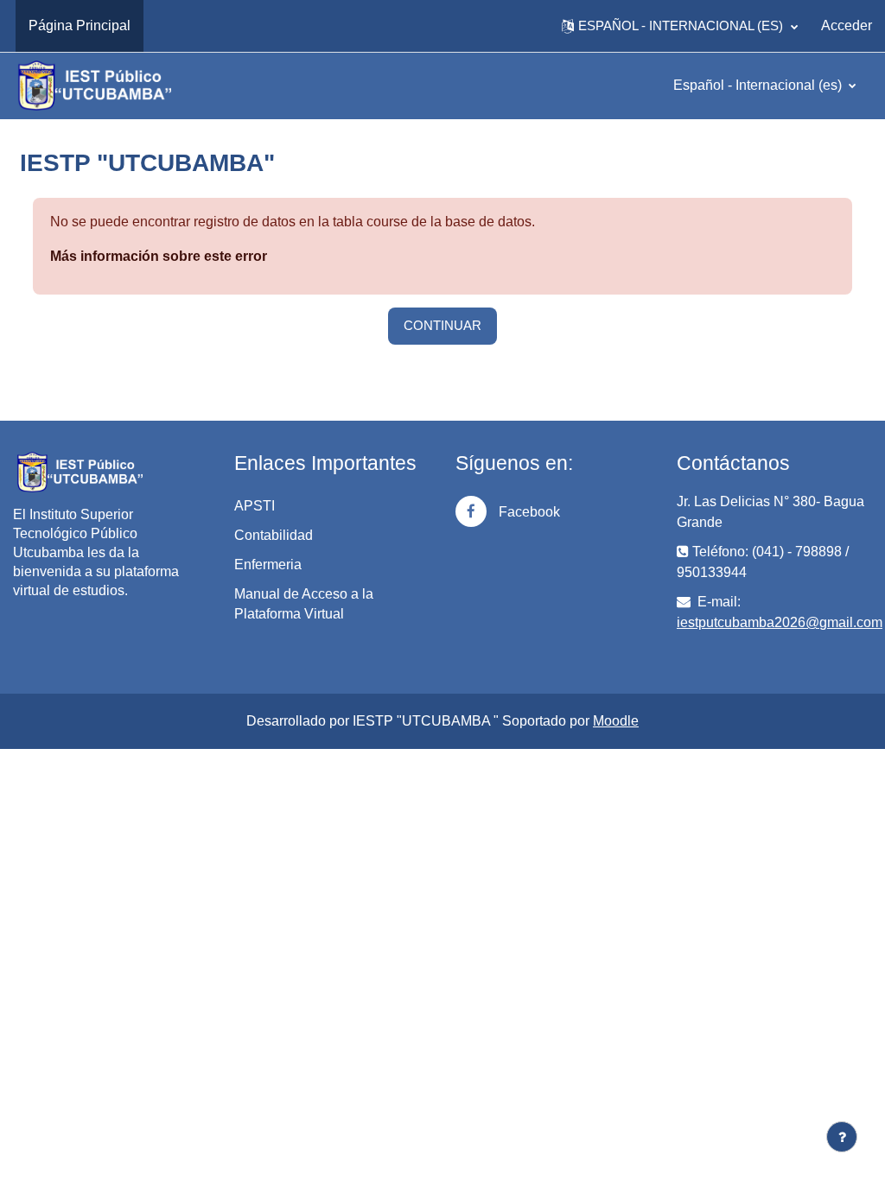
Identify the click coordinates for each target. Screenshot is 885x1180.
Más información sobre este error (158, 256)
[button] (679, 26)
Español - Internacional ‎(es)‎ (759, 85)
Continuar (442, 325)
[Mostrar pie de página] (841, 1136)
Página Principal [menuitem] (80, 25)
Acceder (846, 25)
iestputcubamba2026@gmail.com (779, 622)
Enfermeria (268, 564)
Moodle (616, 721)
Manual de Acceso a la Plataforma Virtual (303, 604)
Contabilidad (273, 535)
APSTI (254, 505)
